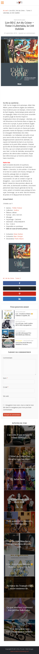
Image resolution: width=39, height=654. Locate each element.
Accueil (5, 11)
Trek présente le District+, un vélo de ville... (19, 522)
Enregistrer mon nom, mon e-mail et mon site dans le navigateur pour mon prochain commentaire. (18, 407)
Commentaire (7, 358)
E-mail (5, 387)
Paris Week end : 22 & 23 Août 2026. (19, 500)
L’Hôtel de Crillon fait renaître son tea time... (19, 457)
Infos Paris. (19, 479)
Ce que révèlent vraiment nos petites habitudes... (19, 608)
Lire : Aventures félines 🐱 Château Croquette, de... (24, 314)
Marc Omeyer (18, 236)
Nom (5, 378)
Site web (6, 396)
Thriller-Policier (17, 208)
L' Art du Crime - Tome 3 (12, 278)
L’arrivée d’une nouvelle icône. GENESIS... (19, 436)
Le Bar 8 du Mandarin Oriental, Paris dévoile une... (19, 544)
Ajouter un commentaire (27, 33)
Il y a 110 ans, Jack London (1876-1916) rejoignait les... (24, 324)
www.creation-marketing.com (19, 651)
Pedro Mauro (19, 239)
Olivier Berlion (18, 234)
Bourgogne (18, 341)
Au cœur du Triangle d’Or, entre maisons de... (20, 587)
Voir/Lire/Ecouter (19, 20)
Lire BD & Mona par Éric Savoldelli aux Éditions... (23, 334)
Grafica (16, 210)
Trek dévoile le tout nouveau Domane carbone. (19, 630)
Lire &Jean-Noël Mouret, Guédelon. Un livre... (23, 343)
